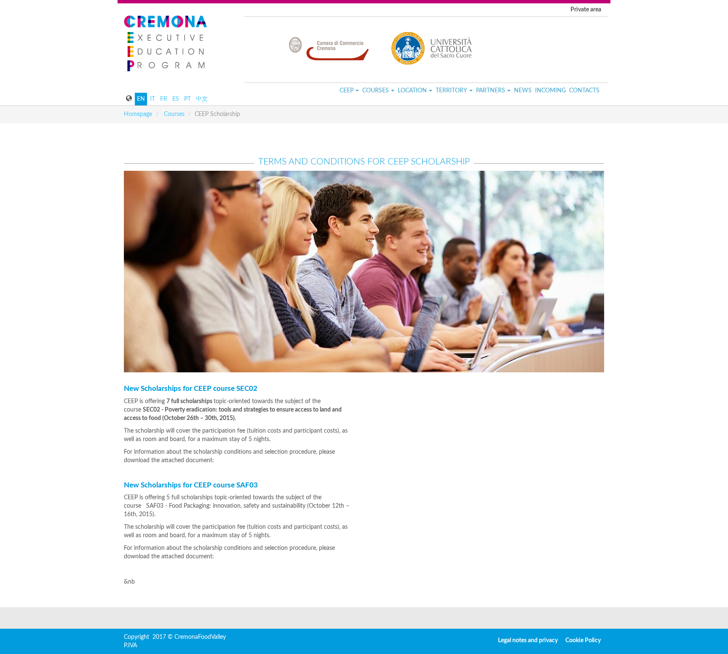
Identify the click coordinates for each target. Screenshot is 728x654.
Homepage (138, 114)
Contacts (584, 91)
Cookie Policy (583, 640)
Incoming (550, 91)
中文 (202, 99)
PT (187, 99)
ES (175, 99)
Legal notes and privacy (528, 640)
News (523, 91)
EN (141, 99)
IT (152, 99)
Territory (451, 91)
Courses (375, 91)
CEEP (346, 91)
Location (412, 91)
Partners (490, 91)
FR (163, 99)
